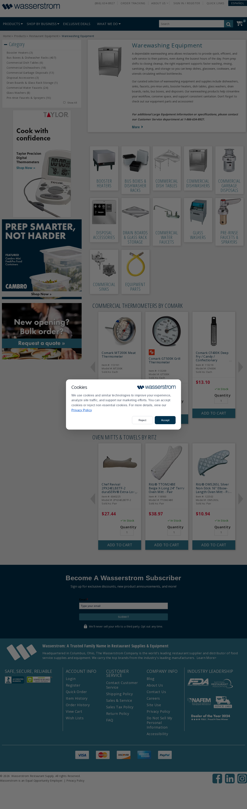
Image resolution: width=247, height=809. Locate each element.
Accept (165, 420)
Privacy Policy (81, 410)
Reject (142, 420)
